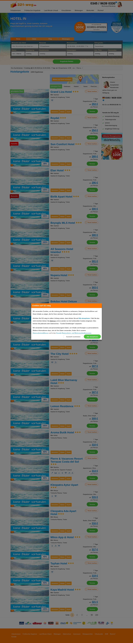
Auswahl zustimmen (73, 337)
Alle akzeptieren (92, 337)
